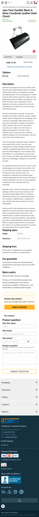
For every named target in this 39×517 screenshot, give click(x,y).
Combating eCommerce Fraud (10, 460)
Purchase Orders (6, 469)
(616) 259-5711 (9, 432)
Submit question (19, 371)
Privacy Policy (14, 512)
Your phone (7, 338)
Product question (9, 346)
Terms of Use (5, 512)
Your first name (9, 323)
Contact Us (4, 445)
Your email (7, 331)
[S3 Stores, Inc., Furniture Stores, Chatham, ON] (11, 480)
